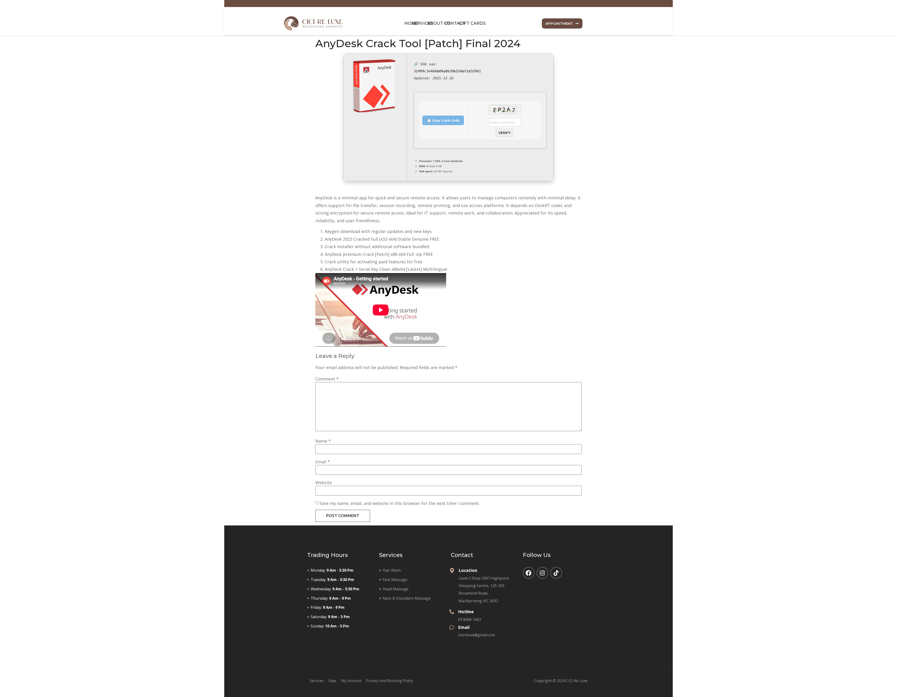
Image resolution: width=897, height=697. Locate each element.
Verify (504, 133)
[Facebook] (528, 573)
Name (323, 441)
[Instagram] (542, 573)
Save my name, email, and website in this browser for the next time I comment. (400, 503)
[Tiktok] (556, 573)
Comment (327, 379)
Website (323, 482)
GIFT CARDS (472, 23)
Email (322, 462)
